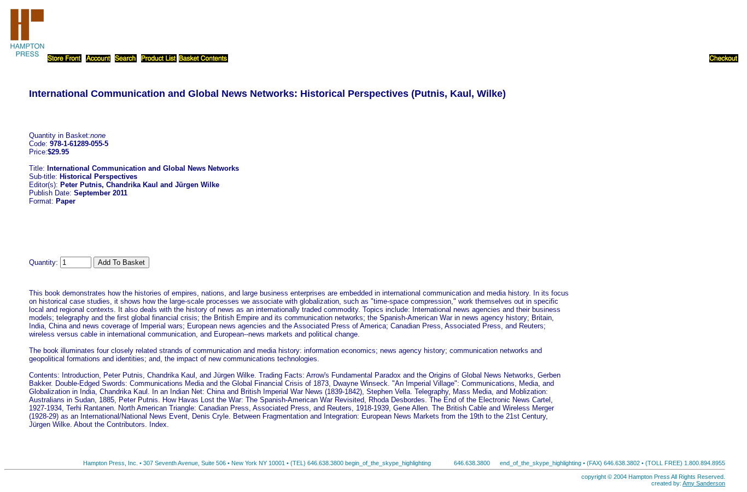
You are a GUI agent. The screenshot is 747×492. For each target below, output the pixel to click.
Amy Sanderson (703, 483)
